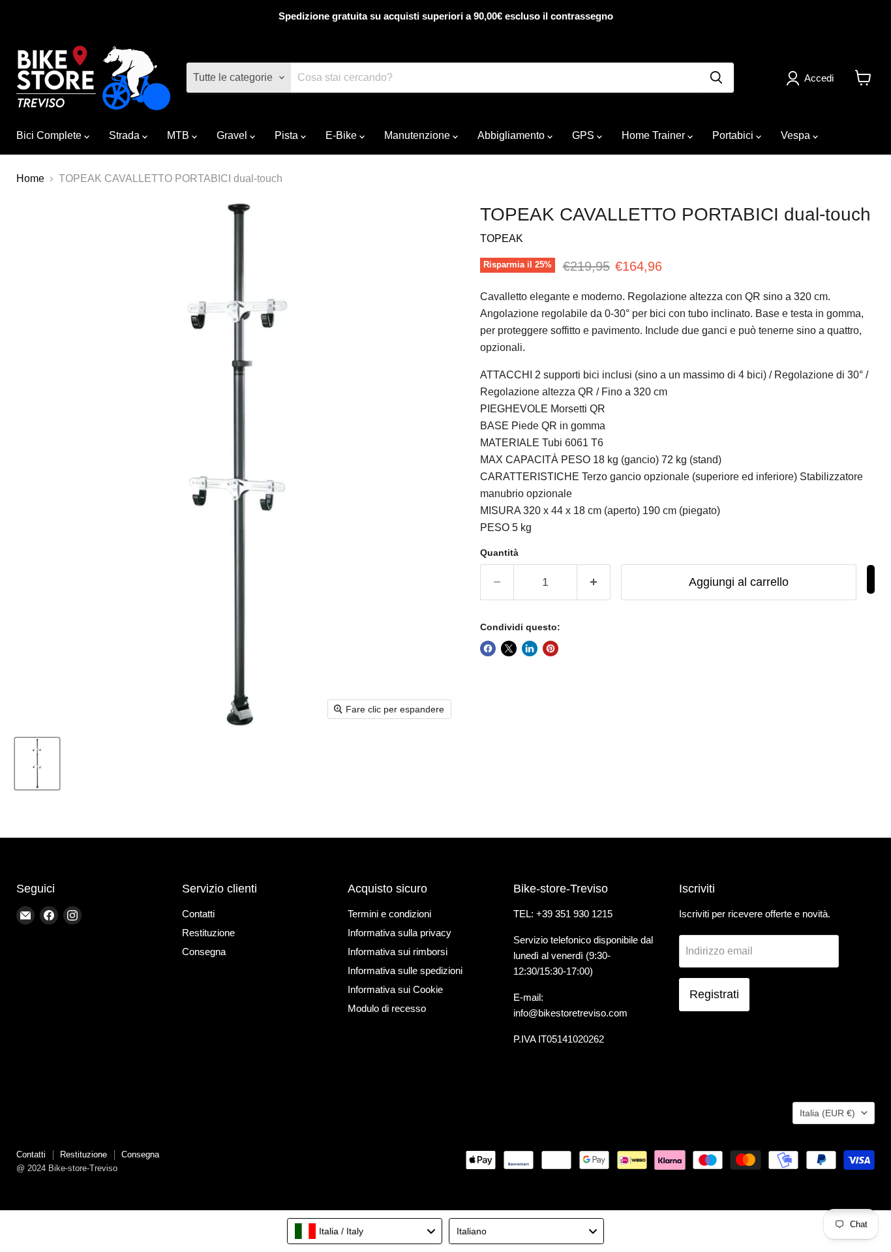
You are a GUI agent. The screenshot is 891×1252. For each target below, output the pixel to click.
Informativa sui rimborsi (397, 951)
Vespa (797, 135)
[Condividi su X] (509, 648)
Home (30, 178)
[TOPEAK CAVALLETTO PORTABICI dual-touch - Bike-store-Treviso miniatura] (37, 763)
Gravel (233, 135)
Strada (125, 135)
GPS (584, 135)
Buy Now (871, 579)
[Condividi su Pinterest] (550, 648)
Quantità (499, 552)
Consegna (204, 951)
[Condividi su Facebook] (488, 648)
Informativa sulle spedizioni (405, 970)
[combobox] (364, 1231)
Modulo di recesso (387, 1008)
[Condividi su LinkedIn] (529, 648)
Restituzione (208, 932)
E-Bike (342, 135)
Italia (827, 1113)
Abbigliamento (512, 135)
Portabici (734, 135)
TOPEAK (501, 238)
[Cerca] (716, 78)
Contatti (198, 913)
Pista (288, 135)
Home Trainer (654, 135)
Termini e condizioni (389, 913)
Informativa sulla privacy (399, 932)
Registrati (714, 994)
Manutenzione (418, 135)
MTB (179, 135)
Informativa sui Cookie (395, 989)
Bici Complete (50, 135)
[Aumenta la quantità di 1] (594, 582)
